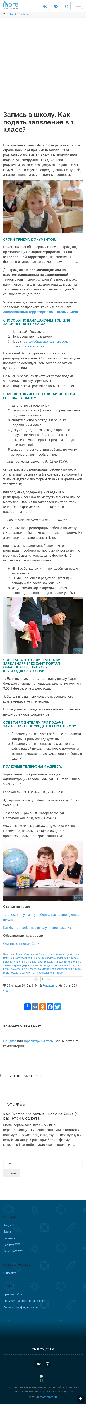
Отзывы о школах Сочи (21, 943)
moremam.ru (48, 1397)
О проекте (9, 1273)
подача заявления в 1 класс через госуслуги (29, 961)
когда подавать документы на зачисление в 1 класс (33, 972)
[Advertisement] (43, 68)
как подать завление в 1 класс (60, 957)
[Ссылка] (8, 990)
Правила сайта (12, 1294)
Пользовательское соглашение (23, 1301)
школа (10, 954)
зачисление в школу (28, 957)
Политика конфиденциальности (23, 1307)
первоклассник (58, 954)
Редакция (49, 985)
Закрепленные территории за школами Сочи (40, 311)
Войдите (9, 1040)
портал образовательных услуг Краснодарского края (40, 344)
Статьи (25, 13)
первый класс (39, 954)
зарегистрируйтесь (39, 1040)
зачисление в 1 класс (23, 969)
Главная (12, 13)
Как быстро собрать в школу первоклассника (38, 927)
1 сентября (22, 954)
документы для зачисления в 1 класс (60, 969)
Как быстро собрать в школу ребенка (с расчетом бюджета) (40, 1116)
